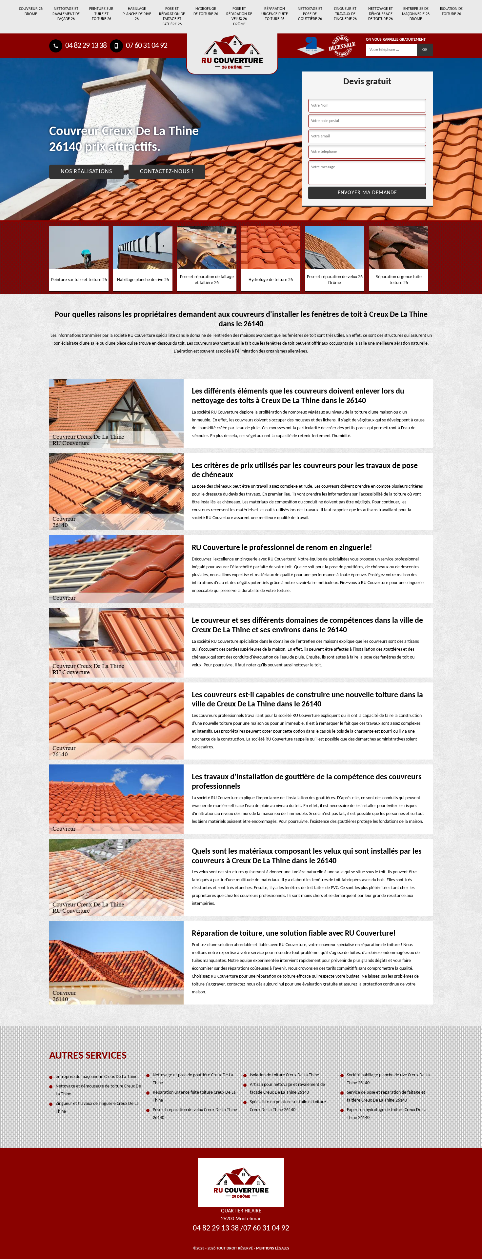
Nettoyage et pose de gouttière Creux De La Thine (193, 1079)
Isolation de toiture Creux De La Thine (284, 1075)
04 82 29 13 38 (85, 46)
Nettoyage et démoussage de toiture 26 (380, 14)
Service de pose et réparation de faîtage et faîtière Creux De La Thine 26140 (386, 1096)
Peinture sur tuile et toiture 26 (101, 14)
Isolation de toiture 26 (451, 11)
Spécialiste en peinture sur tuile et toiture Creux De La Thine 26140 (288, 1106)
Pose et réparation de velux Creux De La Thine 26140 (195, 1113)
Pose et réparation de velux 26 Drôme (239, 16)
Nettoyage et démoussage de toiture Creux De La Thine (98, 1090)
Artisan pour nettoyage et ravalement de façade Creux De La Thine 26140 (287, 1088)
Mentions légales (272, 1248)
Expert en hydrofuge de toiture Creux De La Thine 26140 (387, 1113)
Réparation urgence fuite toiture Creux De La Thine (194, 1096)
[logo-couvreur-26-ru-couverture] (232, 53)
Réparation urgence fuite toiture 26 (274, 14)
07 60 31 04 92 (146, 46)
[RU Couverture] (241, 1182)
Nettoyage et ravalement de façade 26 (66, 14)
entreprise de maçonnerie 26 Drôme (416, 14)
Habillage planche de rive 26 (137, 14)
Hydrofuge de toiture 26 (205, 11)
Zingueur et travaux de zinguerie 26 (345, 14)
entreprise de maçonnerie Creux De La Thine (96, 1076)
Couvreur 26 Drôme (31, 11)
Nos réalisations (86, 172)
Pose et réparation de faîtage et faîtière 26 (172, 16)
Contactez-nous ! (167, 172)
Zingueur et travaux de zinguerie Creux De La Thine (97, 1107)
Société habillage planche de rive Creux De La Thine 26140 (388, 1079)
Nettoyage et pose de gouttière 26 (310, 14)
